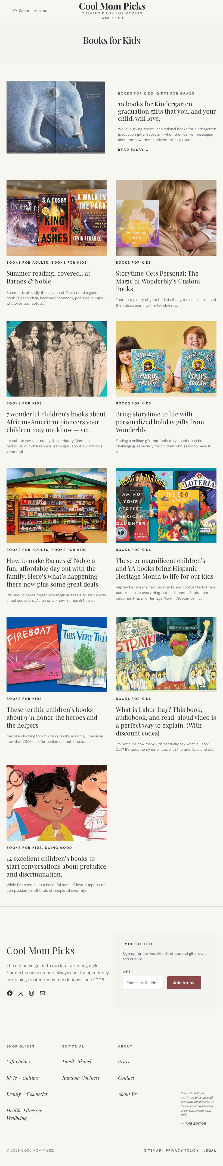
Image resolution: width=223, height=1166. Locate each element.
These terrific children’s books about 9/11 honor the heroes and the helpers (52, 717)
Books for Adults (27, 262)
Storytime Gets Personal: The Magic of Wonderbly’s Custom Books (158, 281)
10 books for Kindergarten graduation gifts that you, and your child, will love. (167, 111)
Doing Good (58, 848)
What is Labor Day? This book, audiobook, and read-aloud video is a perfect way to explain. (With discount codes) (166, 721)
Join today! (184, 983)
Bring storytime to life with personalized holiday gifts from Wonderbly (160, 422)
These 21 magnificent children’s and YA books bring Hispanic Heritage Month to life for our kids (164, 568)
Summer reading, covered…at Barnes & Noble (48, 277)
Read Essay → (134, 149)
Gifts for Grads (175, 93)
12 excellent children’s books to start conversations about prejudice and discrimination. (56, 866)
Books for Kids (136, 93)
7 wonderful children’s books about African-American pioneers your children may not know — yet (56, 422)
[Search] (14, 11)
